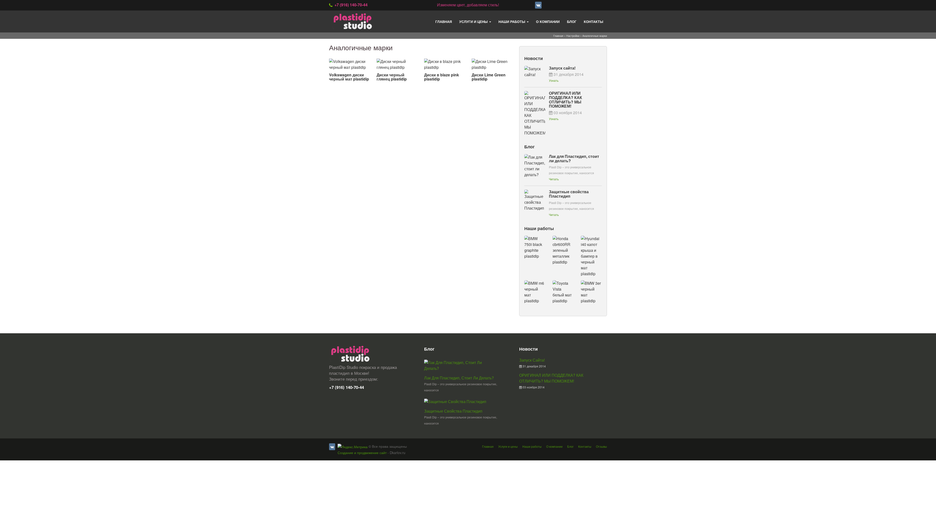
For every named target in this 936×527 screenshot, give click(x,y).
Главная (443, 21)
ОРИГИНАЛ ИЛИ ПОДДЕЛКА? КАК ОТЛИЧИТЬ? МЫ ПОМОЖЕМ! (565, 99)
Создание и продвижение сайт (362, 452)
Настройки (572, 36)
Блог (571, 21)
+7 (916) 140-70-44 (351, 5)
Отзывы (601, 446)
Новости (533, 58)
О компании (548, 21)
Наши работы (512, 21)
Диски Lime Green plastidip (489, 77)
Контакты (593, 21)
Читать (554, 179)
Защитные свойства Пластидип (569, 194)
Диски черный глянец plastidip (392, 77)
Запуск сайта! (562, 68)
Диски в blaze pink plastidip (441, 77)
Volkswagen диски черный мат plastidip (349, 77)
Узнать (553, 80)
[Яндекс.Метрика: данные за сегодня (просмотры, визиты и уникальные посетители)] (353, 447)
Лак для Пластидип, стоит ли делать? (574, 158)
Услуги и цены (474, 21)
